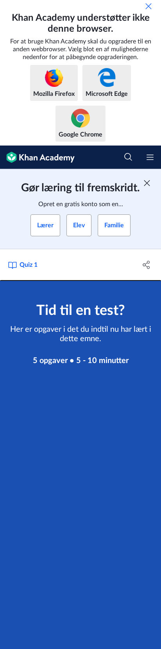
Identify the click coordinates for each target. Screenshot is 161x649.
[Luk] (148, 6)
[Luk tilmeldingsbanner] (147, 183)
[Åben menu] (150, 157)
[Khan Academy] (37, 157)
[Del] (146, 265)
